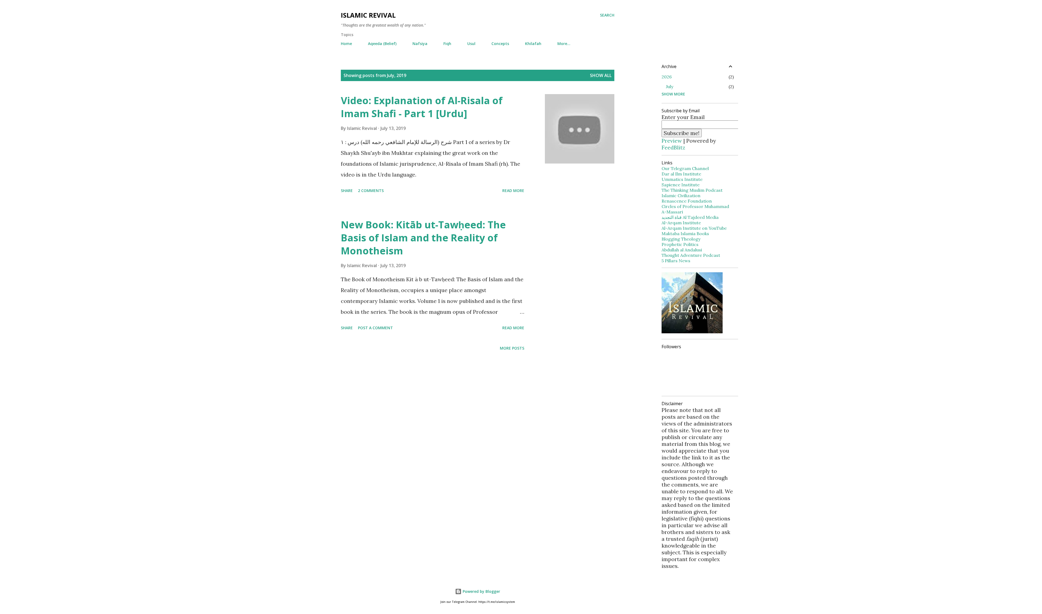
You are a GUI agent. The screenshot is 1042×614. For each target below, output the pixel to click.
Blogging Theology (681, 239)
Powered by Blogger (481, 591)
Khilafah (533, 43)
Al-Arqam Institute (681, 222)
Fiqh (447, 43)
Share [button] (347, 190)
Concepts (500, 43)
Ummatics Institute (682, 179)
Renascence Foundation (687, 201)
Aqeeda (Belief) (382, 43)
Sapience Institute (681, 184)
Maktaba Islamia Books (685, 233)
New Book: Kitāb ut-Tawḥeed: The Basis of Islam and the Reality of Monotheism (423, 237)
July (669, 86)
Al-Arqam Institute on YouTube (694, 228)
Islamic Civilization (681, 195)
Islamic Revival (368, 15)
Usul (471, 43)
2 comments (371, 190)
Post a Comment (375, 327)
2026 (667, 76)
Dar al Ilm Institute (681, 174)
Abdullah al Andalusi (682, 249)
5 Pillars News (676, 260)
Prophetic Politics (680, 244)
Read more (513, 190)
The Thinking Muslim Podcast (692, 190)
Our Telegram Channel (685, 168)
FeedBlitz (673, 147)
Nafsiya (419, 43)
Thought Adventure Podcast (691, 255)
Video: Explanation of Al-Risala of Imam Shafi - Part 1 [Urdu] (422, 107)
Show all (601, 75)
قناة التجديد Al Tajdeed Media (690, 217)
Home (346, 43)
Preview (672, 140)
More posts (512, 348)
